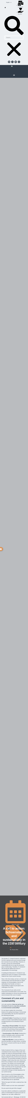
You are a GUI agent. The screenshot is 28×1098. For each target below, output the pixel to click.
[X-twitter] (12, 62)
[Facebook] (9, 62)
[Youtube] (15, 62)
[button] (14, 25)
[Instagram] (19, 62)
